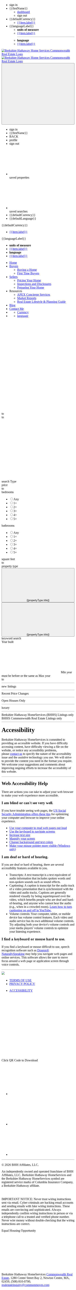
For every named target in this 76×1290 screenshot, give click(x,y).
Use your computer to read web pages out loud (38, 824)
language (22, 312)
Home (13, 259)
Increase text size (19, 831)
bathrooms (8, 522)
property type (10, 562)
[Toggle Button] (38, 90)
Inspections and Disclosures (34, 280)
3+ (15, 507)
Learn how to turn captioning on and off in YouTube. (40, 905)
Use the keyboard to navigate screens (32, 828)
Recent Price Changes (15, 690)
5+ (15, 515)
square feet (8, 555)
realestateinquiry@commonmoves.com (25, 1281)
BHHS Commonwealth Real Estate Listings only (32, 714)
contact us (16, 750)
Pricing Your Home (29, 276)
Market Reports (26, 294)
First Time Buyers (28, 269)
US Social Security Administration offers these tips (34, 808)
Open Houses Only (13, 697)
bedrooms (8, 488)
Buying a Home (27, 266)
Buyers (13, 262)
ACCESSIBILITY (21, 987)
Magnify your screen (22, 835)
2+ (15, 503)
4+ (15, 511)
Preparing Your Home (30, 284)
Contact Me (16, 305)
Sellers (13, 273)
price (5, 481)
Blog (12, 301)
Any (16, 495)
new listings (9, 683)
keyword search (11, 634)
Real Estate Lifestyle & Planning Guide (41, 298)
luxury (6, 704)
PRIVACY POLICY (22, 980)
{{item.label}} (26, 22)
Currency (23, 308)
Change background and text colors (31, 838)
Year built (7, 638)
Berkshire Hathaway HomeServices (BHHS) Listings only (38, 711)
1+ (15, 499)
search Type (9, 478)
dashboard (23, 12)
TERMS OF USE (20, 976)
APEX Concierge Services (33, 291)
